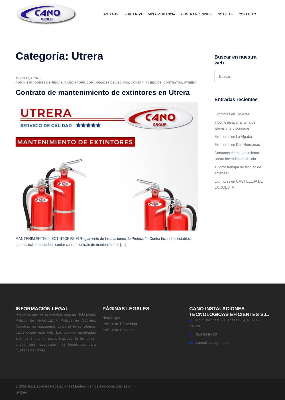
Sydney (22, 392)
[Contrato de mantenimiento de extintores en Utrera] (107, 166)
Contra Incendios (146, 82)
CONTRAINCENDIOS (196, 14)
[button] (267, 14)
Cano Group (75, 82)
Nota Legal (111, 318)
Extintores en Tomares (232, 114)
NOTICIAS (225, 14)
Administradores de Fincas (39, 82)
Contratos (172, 82)
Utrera (190, 82)
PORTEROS (133, 14)
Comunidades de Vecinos (108, 82)
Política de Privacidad (119, 324)
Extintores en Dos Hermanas (237, 145)
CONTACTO (247, 14)
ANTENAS (111, 14)
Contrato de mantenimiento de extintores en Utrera (103, 92)
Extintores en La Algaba (233, 137)
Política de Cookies (117, 330)
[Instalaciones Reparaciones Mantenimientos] (46, 14)
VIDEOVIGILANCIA (161, 14)
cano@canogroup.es (212, 343)
